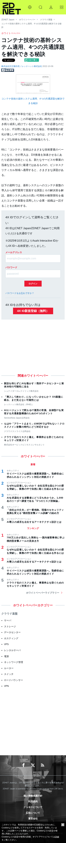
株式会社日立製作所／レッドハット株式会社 (21, 66)
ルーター (9, 668)
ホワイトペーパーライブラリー (42, 592)
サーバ (7, 620)
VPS (6, 644)
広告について (33, 812)
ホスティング (11, 638)
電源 (6, 656)
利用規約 (33, 801)
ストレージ (10, 626)
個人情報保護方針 (33, 795)
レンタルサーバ (12, 650)
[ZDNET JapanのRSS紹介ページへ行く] (42, 765)
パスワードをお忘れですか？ (19, 293)
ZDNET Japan (7, 19)
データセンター (12, 632)
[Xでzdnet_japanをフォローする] (33, 765)
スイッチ (9, 674)
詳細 (57, 837)
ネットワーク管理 (13, 662)
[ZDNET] (12, 7)
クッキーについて (33, 807)
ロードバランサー (13, 680)
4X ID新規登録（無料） (33, 311)
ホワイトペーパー (27, 19)
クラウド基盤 (46, 19)
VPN (6, 686)
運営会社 (33, 818)
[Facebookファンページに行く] (23, 765)
